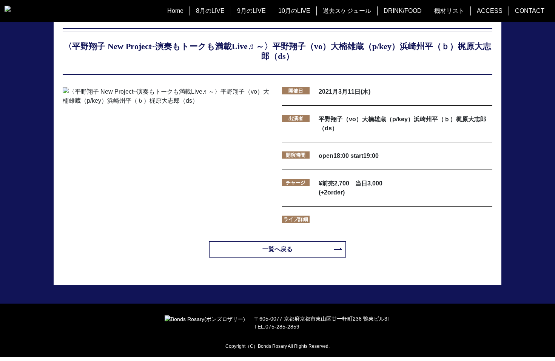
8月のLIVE (210, 11)
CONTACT (529, 11)
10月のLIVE (294, 11)
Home (175, 11)
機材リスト (449, 11)
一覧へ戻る (277, 249)
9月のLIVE (251, 11)
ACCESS (490, 11)
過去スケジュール (347, 11)
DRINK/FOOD (403, 11)
